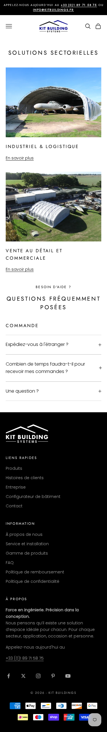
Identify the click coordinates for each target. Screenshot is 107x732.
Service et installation (27, 544)
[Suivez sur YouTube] (68, 676)
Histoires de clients (25, 478)
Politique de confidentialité (32, 581)
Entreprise (16, 487)
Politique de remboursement (35, 572)
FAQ (10, 562)
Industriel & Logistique (42, 146)
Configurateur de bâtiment (33, 496)
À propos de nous (24, 534)
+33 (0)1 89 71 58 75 (79, 5)
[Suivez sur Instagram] (38, 676)
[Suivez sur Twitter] (23, 676)
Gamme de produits (27, 553)
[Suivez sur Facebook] (8, 676)
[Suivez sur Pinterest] (53, 676)
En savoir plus (20, 158)
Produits (14, 468)
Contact (14, 506)
